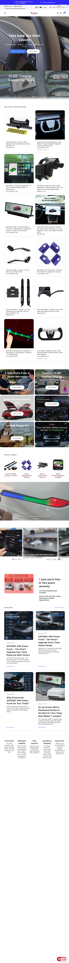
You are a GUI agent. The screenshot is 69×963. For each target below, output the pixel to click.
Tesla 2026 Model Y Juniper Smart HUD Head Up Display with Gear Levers (50, 310)
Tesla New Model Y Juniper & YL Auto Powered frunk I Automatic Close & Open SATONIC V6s (18, 311)
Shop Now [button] (33, 51)
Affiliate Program (18, 6)
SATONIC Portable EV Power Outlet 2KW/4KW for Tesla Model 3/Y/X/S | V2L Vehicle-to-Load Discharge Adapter (50, 187)
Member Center (8, 6)
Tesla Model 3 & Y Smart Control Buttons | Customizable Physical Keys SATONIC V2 (18, 143)
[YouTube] (41, 7)
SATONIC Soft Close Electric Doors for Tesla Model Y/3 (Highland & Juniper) (49, 271)
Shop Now (52, 387)
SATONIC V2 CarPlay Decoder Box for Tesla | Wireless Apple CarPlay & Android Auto (18, 187)
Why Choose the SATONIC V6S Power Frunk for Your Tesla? (18, 700)
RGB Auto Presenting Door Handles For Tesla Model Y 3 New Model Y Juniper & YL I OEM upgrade (19, 352)
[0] (63, 13)
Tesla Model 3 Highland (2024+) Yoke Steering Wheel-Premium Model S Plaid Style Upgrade (49, 352)
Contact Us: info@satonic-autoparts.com (15, 8)
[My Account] (60, 13)
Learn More (17, 387)
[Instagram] (38, 7)
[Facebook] (36, 7)
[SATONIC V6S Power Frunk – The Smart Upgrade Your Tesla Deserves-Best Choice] (18, 625)
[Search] (58, 13)
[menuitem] (8, 6)
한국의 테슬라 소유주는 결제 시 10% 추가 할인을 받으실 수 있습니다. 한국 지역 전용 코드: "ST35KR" (45, 2)
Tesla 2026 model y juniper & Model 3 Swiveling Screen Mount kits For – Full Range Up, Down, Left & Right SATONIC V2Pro (50, 229)
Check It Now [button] (31, 94)
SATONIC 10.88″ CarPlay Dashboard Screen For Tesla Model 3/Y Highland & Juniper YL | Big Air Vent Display (18, 228)
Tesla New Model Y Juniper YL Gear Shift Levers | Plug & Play (17, 271)
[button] (62, 6)
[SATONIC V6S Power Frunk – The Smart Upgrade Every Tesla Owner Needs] (50, 620)
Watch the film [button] (18, 51)
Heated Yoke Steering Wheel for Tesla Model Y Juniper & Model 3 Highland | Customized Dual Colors (49, 143)
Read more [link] (10, 666)
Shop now (17, 438)
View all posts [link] (59, 607)
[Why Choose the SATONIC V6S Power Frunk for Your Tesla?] (18, 681)
